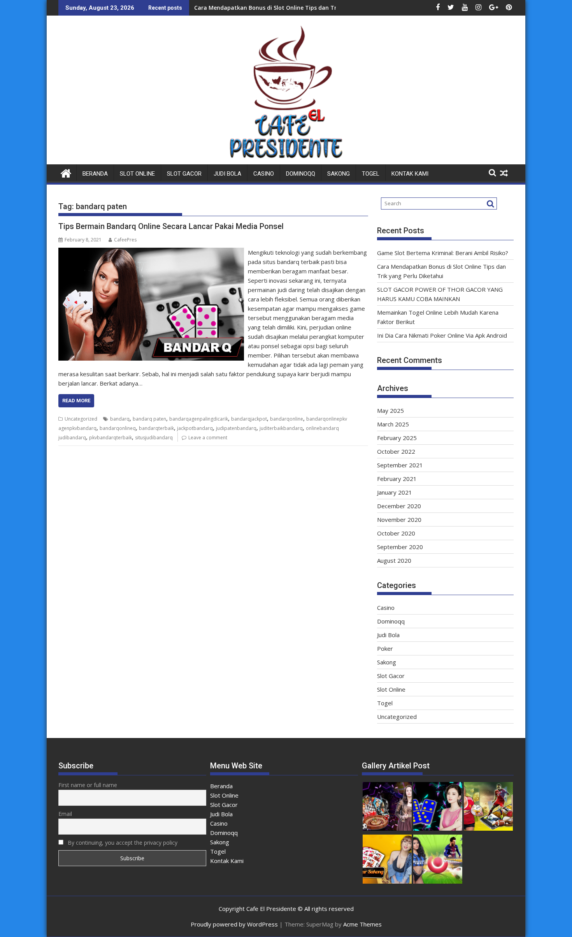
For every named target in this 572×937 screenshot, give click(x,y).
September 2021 (400, 465)
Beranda (95, 173)
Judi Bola (227, 173)
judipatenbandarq (236, 428)
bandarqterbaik (156, 428)
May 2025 (390, 410)
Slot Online (137, 173)
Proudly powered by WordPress (234, 924)
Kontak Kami (409, 173)
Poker (385, 648)
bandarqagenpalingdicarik (198, 419)
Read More (76, 400)
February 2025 (397, 438)
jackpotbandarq (195, 428)
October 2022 (396, 451)
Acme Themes (362, 924)
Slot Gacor (184, 173)
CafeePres (125, 239)
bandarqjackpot (249, 419)
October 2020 (396, 533)
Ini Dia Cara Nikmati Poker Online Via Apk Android (442, 335)
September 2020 (400, 547)
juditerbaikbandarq (281, 428)
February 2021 (397, 479)
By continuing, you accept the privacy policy (121, 842)
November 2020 (399, 519)
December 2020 (399, 506)
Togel (370, 173)
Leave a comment (207, 437)
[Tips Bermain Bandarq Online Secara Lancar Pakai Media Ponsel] (151, 252)
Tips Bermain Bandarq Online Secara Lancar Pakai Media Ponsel (171, 226)
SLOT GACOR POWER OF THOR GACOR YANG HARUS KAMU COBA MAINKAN (293, 7)
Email (65, 813)
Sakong (338, 173)
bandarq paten (149, 419)
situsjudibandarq (154, 437)
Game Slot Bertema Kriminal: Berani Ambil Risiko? (442, 253)
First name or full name (87, 785)
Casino (263, 173)
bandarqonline (286, 419)
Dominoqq (300, 173)
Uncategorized (81, 419)
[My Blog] (66, 172)
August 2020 (394, 560)
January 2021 (394, 492)
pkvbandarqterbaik (110, 437)
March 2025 (393, 424)
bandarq (120, 419)
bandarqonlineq (118, 428)
